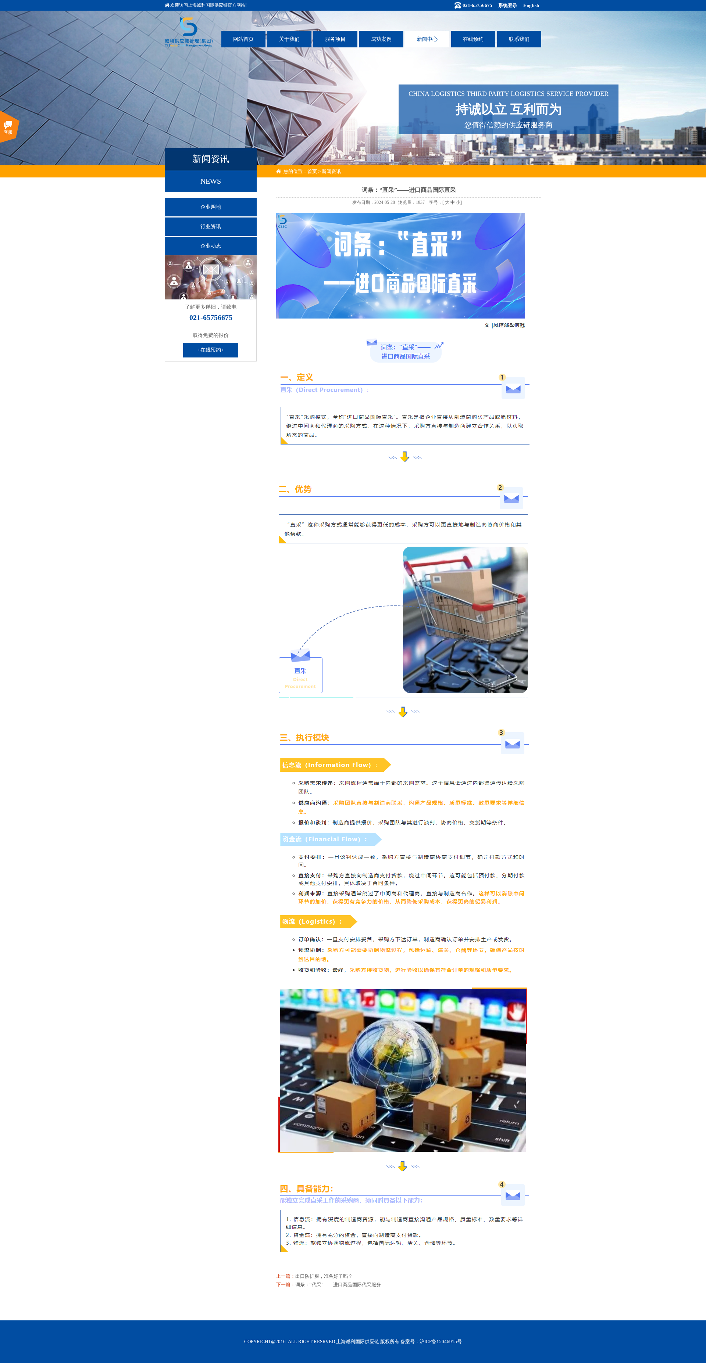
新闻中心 (427, 39)
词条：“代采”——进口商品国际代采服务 (338, 1284)
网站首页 (243, 39)
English (531, 5)
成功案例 (381, 39)
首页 (312, 171)
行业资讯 (210, 226)
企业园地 (210, 207)
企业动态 (210, 246)
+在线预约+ (210, 350)
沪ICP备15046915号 (441, 1341)
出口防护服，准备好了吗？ (324, 1276)
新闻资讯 (331, 171)
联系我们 (519, 39)
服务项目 (335, 39)
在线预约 (473, 39)
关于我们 (289, 39)
